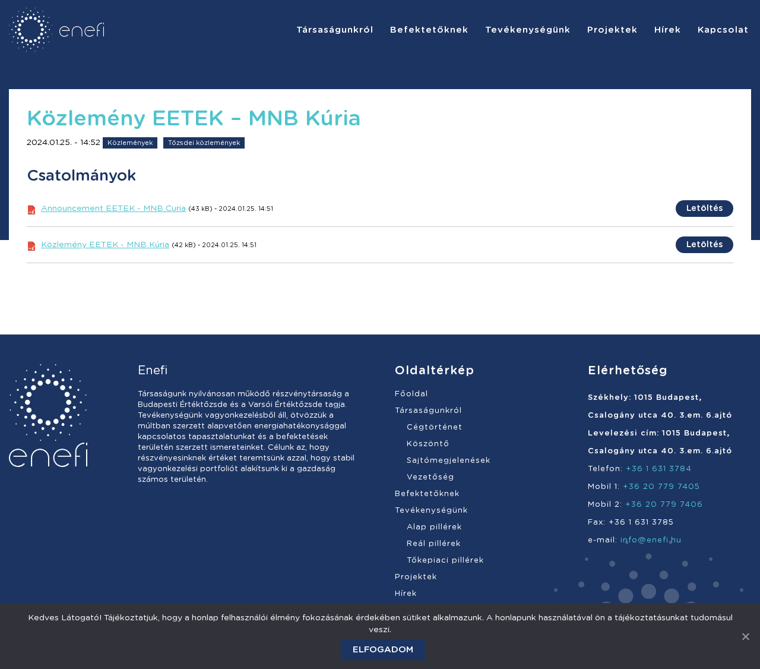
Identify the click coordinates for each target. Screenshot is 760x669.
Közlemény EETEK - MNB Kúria (105, 245)
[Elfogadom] (745, 636)
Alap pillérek (434, 527)
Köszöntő (428, 444)
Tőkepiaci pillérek (445, 560)
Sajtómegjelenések (448, 461)
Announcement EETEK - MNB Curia (113, 208)
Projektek (416, 577)
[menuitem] (335, 30)
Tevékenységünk (431, 511)
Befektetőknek (427, 494)
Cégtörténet (435, 427)
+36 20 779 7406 (664, 505)
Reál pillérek (434, 544)
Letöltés (704, 208)
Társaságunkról (428, 411)
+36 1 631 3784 (659, 469)
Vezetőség (430, 477)
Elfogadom (383, 649)
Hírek (406, 594)
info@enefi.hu (651, 540)
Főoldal (411, 394)
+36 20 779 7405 (661, 487)
